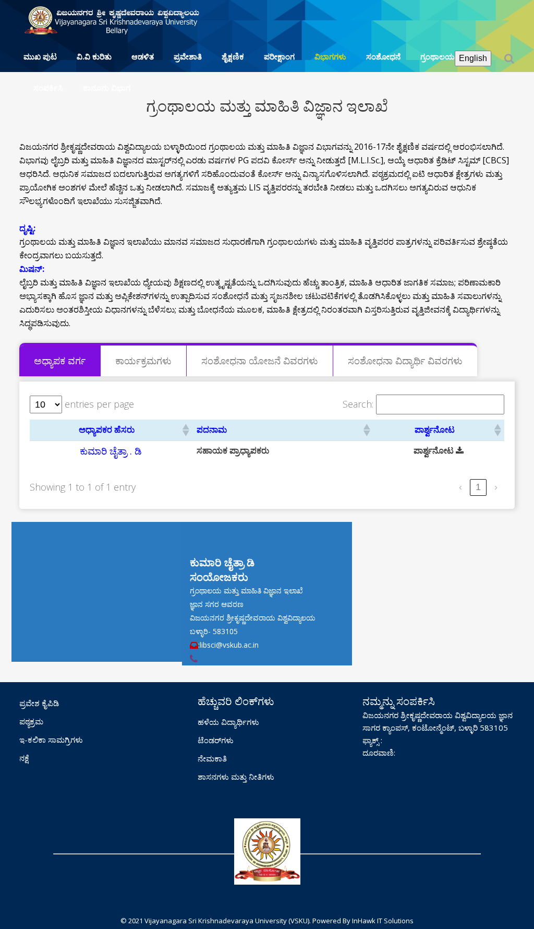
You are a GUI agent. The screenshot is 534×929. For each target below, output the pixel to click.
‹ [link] (460, 487)
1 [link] (478, 487)
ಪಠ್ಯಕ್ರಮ (31, 721)
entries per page (99, 404)
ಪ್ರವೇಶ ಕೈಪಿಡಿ (39, 703)
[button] (185, 430)
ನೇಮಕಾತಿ (212, 758)
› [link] (495, 487)
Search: (358, 404)
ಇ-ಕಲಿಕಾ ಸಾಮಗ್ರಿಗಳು (51, 739)
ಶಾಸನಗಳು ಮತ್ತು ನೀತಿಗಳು (236, 776)
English (473, 58)
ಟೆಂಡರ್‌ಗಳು (216, 740)
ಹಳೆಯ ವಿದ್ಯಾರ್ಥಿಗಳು (228, 722)
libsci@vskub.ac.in (229, 645)
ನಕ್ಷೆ (24, 758)
